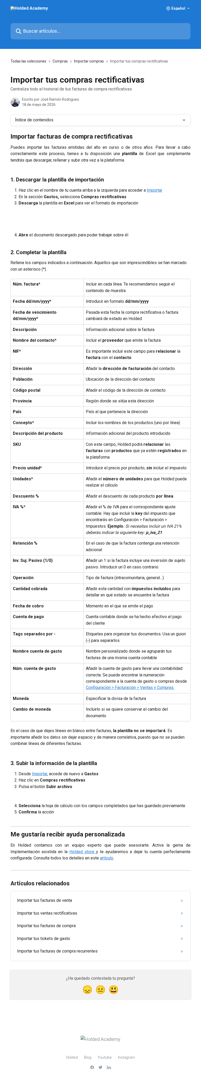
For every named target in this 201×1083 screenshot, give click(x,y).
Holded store (82, 851)
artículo (106, 858)
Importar (154, 190)
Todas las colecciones (28, 61)
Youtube (105, 1057)
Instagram (126, 1057)
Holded (72, 1057)
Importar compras (89, 61)
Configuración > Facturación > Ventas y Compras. (130, 687)
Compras (60, 61)
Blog (87, 1057)
